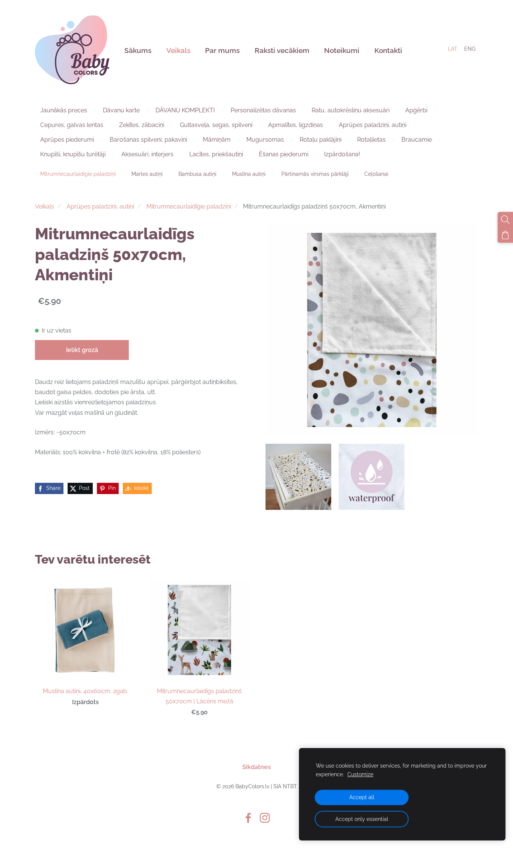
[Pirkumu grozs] (505, 235)
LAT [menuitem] (452, 49)
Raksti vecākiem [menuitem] (282, 50)
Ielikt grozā (82, 350)
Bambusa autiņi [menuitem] (197, 174)
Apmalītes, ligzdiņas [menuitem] (295, 124)
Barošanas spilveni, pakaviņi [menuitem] (148, 139)
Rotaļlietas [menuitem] (371, 139)
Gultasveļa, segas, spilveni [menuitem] (216, 124)
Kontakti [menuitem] (388, 50)
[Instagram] (264, 817)
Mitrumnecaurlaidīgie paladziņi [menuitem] (78, 174)
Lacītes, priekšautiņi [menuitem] (216, 154)
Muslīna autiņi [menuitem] (249, 174)
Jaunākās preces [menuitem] (63, 110)
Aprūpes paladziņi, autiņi (100, 206)
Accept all (361, 797)
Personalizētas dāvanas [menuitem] (263, 110)
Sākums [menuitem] (137, 50)
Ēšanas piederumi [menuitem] (283, 154)
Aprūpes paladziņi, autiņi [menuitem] (372, 124)
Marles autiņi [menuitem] (147, 174)
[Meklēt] (505, 219)
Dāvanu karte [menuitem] (121, 110)
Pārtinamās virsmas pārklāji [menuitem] (315, 174)
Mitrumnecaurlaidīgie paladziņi (188, 206)
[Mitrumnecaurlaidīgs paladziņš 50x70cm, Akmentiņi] (298, 476)
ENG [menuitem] (469, 49)
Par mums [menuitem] (222, 50)
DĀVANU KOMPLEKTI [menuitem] (185, 110)
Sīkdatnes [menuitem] (256, 767)
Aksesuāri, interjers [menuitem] (147, 154)
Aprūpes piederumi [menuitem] (67, 139)
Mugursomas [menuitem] (265, 139)
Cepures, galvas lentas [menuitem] (71, 124)
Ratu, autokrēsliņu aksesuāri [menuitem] (350, 110)
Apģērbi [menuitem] (416, 110)
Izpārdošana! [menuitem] (342, 154)
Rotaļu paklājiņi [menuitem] (320, 139)
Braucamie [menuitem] (416, 139)
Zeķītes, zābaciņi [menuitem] (141, 124)
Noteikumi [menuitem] (341, 50)
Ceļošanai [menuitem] (376, 174)
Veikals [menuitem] (178, 50)
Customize (360, 774)
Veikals (44, 206)
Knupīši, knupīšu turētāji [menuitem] (73, 154)
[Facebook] (248, 817)
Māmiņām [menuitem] (217, 139)
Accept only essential (361, 819)
